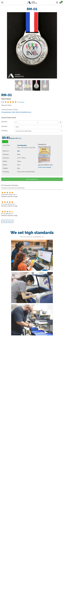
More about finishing (45, 167)
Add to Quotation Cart (32, 179)
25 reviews (20, 102)
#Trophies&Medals (6, 112)
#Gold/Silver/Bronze (25, 112)
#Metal (18, 112)
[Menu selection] (2, 2)
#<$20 (13, 112)
